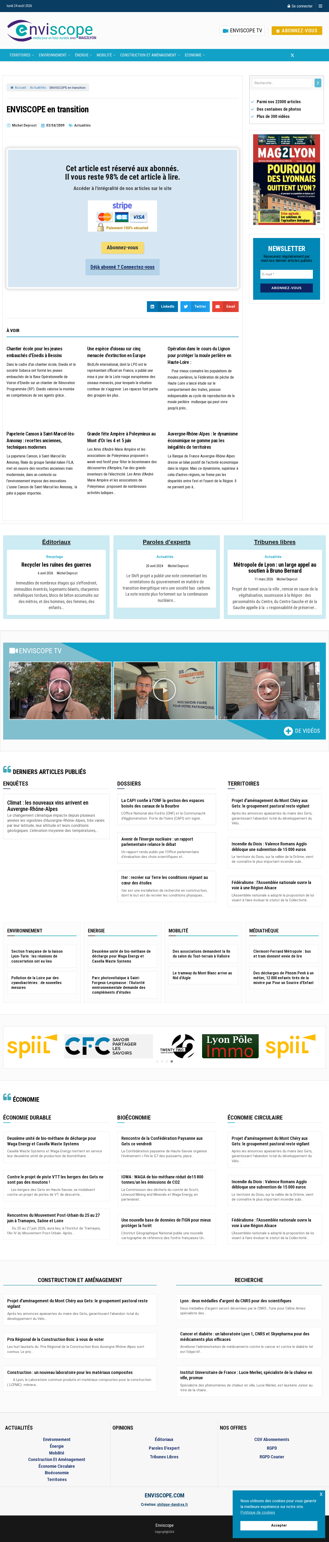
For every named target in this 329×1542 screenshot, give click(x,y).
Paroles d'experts (167, 542)
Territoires (19, 55)
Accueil (20, 88)
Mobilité (104, 55)
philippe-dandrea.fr (172, 1504)
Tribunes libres (275, 542)
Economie (193, 55)
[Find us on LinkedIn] (308, 55)
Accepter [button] (279, 1525)
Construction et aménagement (148, 55)
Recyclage (54, 557)
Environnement (53, 55)
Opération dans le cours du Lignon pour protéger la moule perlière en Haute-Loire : (199, 355)
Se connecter (302, 6)
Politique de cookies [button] (257, 1512)
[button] (60, 691)
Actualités (38, 88)
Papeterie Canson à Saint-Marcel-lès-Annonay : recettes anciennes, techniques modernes (41, 440)
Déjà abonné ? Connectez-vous (123, 267)
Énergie (81, 55)
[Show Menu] (320, 6)
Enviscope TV (245, 30)
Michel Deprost (67, 573)
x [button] (321, 1494)
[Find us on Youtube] (300, 55)
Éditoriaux (56, 542)
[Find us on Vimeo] (316, 55)
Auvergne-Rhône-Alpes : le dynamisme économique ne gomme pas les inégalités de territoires (203, 440)
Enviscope (165, 1525)
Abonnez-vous (299, 31)
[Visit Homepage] (51, 30)
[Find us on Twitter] (292, 55)
